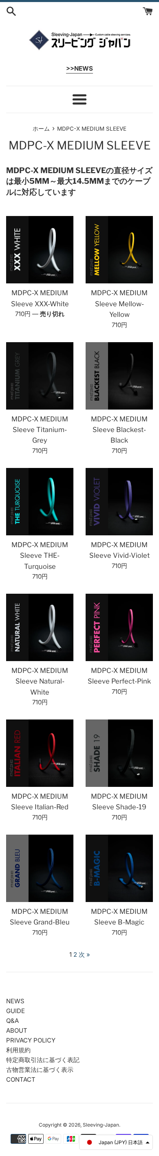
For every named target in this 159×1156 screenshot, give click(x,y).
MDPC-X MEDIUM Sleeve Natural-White (39, 681)
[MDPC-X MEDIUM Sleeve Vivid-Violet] (119, 501)
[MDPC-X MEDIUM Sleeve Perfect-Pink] (119, 627)
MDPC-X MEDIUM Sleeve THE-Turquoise (39, 555)
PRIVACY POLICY (30, 1040)
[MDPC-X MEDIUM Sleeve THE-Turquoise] (39, 501)
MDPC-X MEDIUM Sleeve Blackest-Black (119, 430)
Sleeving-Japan (101, 1125)
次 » (84, 954)
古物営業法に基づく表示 (39, 1070)
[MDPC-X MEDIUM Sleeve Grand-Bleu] (39, 868)
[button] (116, 1142)
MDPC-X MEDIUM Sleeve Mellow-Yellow (119, 304)
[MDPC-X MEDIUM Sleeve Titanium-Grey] (39, 376)
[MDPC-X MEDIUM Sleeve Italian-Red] (39, 753)
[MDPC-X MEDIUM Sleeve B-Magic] (119, 868)
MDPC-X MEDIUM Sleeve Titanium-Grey (39, 430)
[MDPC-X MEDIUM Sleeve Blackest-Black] (119, 376)
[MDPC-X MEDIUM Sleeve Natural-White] (39, 627)
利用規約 (18, 1050)
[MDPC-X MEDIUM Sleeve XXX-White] (39, 249)
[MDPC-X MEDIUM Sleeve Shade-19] (119, 753)
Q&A (12, 1021)
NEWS (15, 1001)
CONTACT (20, 1079)
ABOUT (16, 1030)
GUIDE (15, 1011)
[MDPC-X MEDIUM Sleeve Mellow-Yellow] (119, 249)
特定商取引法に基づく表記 (43, 1060)
